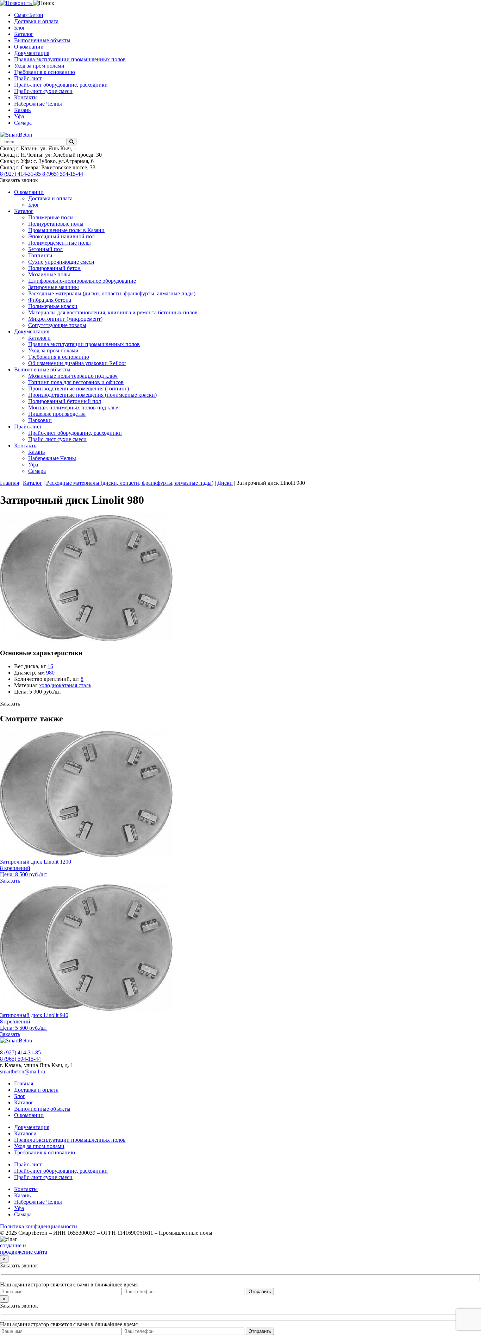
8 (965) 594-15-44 (62, 174)
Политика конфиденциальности (38, 1226)
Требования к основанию (44, 72)
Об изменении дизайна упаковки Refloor (77, 363)
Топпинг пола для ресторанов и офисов (76, 382)
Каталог (23, 34)
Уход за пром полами (39, 66)
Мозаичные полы (49, 274)
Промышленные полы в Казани (66, 230)
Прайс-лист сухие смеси (43, 91)
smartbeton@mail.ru (22, 1071)
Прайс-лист (28, 78)
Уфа (19, 116)
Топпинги (40, 255)
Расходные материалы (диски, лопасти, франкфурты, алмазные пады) (111, 293)
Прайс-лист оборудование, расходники (61, 85)
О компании (29, 47)
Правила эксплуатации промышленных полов (70, 59)
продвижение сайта (23, 1252)
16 (50, 666)
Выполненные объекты (42, 40)
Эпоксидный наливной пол (61, 236)
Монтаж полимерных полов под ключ (74, 407)
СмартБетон (28, 15)
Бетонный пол (45, 249)
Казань (22, 110)
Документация (31, 53)
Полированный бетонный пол (64, 401)
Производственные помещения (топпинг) (78, 388)
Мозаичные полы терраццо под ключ (73, 376)
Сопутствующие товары (57, 325)
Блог (19, 28)
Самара (23, 123)
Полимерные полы (51, 217)
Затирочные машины (53, 287)
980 (50, 673)
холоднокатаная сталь (65, 685)
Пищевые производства (57, 414)
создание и (13, 1245)
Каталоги (39, 338)
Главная (23, 1083)
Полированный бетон (54, 268)
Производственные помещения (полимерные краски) (92, 395)
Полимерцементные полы (59, 243)
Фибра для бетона (49, 300)
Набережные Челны (38, 104)
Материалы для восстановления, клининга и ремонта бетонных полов (113, 312)
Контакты (26, 97)
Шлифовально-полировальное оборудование (82, 281)
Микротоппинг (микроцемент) (65, 319)
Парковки (40, 420)
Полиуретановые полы (55, 224)
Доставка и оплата (36, 21)
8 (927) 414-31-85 (20, 174)
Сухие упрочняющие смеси (61, 262)
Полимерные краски (52, 306)
